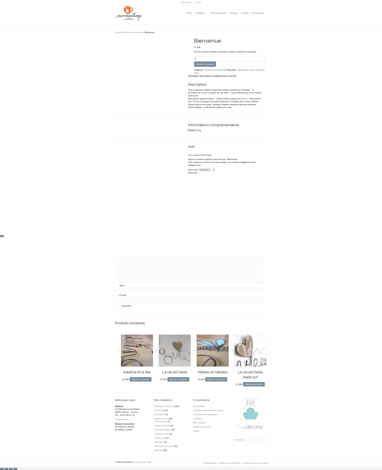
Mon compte (186, 2)
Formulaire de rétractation (205, 414)
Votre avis (193, 172)
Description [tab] (193, 76)
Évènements (258, 13)
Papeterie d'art (161, 418)
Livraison (197, 418)
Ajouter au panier (205, 64)
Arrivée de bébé (162, 425)
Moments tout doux (164, 446)
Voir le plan (121, 419)
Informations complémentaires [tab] (214, 76)
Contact (245, 13)
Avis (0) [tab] (232, 76)
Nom (122, 285)
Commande (198, 406)
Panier (196, 431)
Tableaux (158, 450)
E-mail (123, 295)
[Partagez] (11, 469)
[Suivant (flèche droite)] (2, 236)
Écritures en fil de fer (133, 32)
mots (196, 73)
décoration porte (246, 70)
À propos (233, 13)
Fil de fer (158, 410)
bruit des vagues (163, 429)
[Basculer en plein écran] (6, 469)
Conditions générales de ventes (208, 410)
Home (189, 13)
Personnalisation (218, 13)
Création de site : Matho (143, 462)
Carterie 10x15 (162, 434)
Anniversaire (161, 421)
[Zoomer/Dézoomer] (2, 469)
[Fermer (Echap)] (15, 469)
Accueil (118, 32)
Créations (200, 13)
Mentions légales (210, 463)
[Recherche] (266, 13)
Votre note (193, 169)
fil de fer (260, 70)
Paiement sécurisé (202, 427)
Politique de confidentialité (230, 463)
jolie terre (159, 442)
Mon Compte (199, 422)
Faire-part (159, 438)
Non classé (159, 414)
